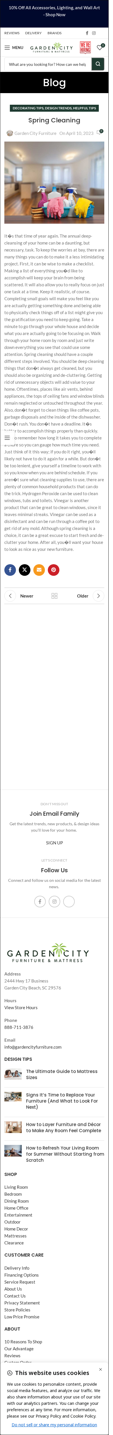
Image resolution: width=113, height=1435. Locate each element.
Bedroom (13, 1194)
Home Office (16, 1207)
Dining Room (16, 1201)
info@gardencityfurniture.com (32, 1046)
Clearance (14, 1242)
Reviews (12, 1355)
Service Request (19, 1281)
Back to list (54, 596)
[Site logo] (51, 47)
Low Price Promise (21, 1316)
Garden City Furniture (35, 133)
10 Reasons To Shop (23, 1341)
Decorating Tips (28, 108)
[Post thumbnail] (13, 1075)
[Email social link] (39, 570)
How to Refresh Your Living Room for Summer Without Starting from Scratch (65, 1154)
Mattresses (15, 1235)
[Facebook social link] (86, 33)
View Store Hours (21, 1007)
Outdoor (12, 1221)
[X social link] (24, 570)
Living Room (16, 1187)
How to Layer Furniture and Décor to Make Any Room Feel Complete (63, 1127)
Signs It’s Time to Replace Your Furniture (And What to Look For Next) (62, 1101)
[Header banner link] (54, 14)
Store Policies (17, 1309)
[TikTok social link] (100, 33)
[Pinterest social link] (53, 570)
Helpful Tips (84, 108)
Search (97, 63)
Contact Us (15, 1295)
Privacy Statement (22, 1302)
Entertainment (18, 1214)
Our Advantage (19, 1348)
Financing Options (21, 1274)
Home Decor (16, 1228)
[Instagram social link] (93, 33)
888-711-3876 (18, 1027)
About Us (13, 1288)
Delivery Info (16, 1268)
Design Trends (58, 108)
